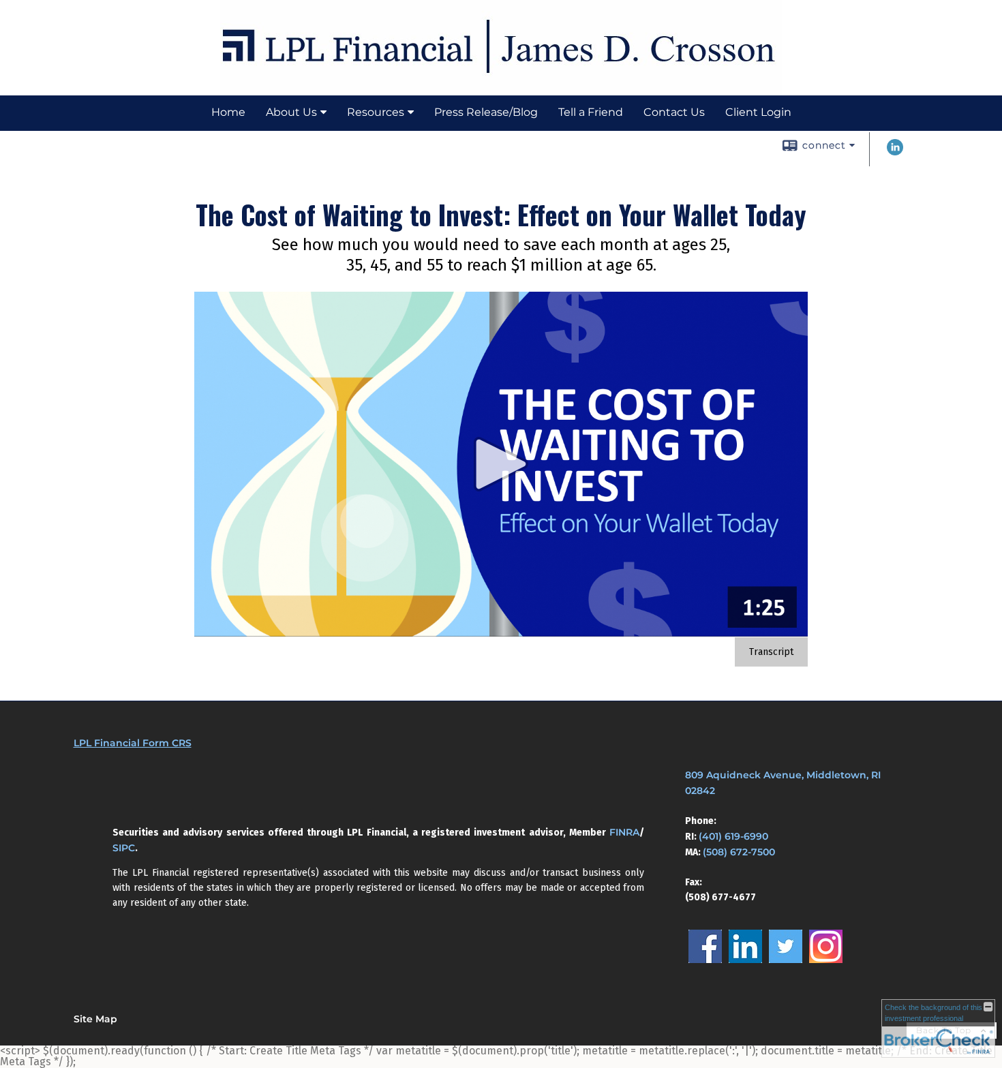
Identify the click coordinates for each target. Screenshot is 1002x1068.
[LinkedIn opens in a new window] (895, 152)
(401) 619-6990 (733, 836)
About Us (291, 112)
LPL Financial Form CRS (133, 743)
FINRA (624, 832)
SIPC (123, 848)
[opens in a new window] (705, 959)
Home (228, 112)
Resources (375, 112)
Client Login (758, 112)
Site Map (95, 1019)
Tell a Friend (590, 112)
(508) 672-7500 (739, 852)
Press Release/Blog (486, 112)
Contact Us (674, 112)
